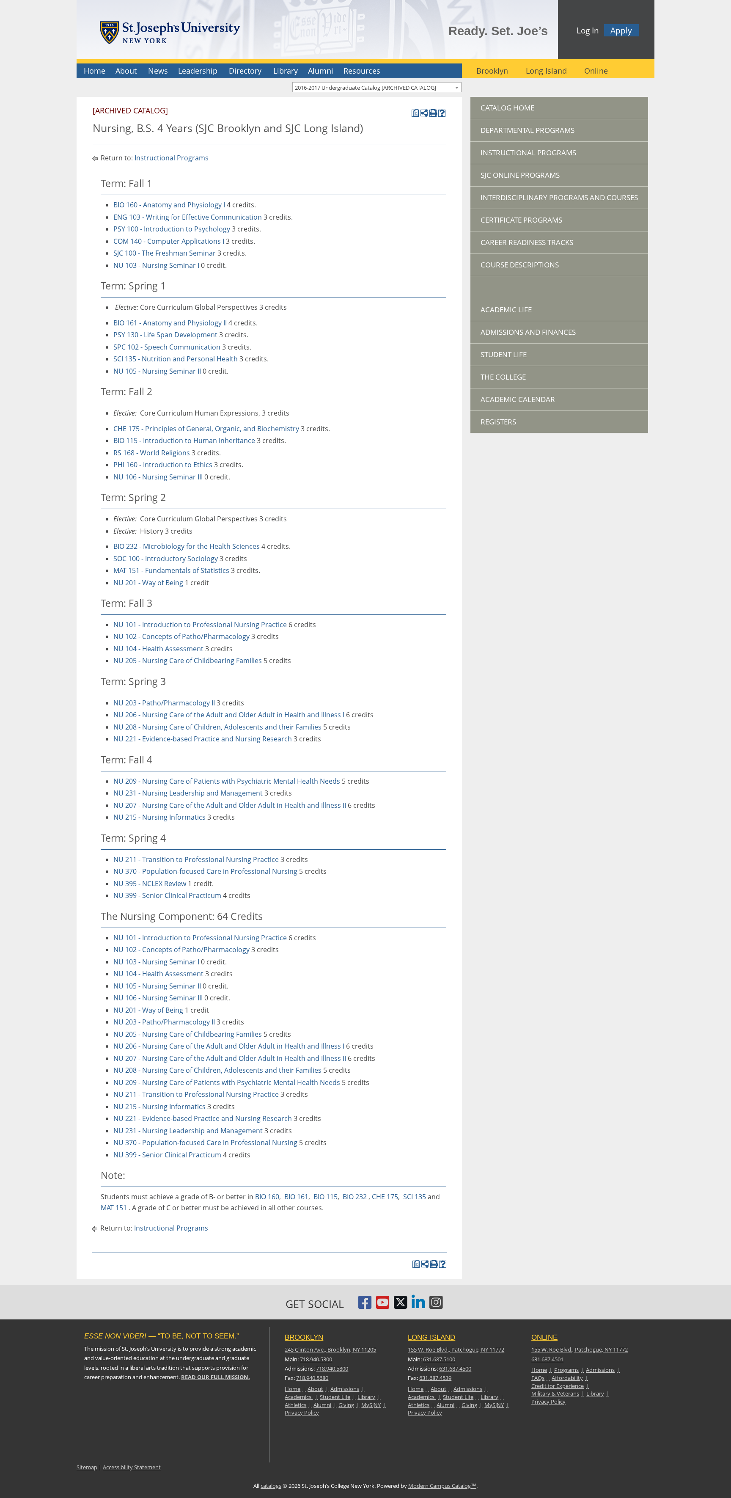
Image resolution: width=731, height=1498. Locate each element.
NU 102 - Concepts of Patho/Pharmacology (181, 636)
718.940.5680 (312, 1378)
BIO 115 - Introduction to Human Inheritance (184, 440)
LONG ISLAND (431, 1337)
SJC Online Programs (520, 175)
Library (285, 71)
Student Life (504, 354)
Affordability (567, 1378)
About (126, 71)
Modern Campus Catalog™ (442, 1486)
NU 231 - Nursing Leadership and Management (188, 793)
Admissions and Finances (528, 332)
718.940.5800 (332, 1368)
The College (503, 377)
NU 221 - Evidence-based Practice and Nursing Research (202, 738)
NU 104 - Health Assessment (158, 648)
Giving (346, 1405)
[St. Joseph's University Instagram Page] (436, 1306)
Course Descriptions (520, 265)
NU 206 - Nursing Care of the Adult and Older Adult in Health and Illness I (228, 714)
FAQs (537, 1378)
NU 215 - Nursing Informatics (159, 817)
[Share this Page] (424, 113)
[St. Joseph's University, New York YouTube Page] (383, 1306)
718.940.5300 (316, 1359)
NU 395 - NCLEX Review (149, 883)
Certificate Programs (521, 220)
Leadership (197, 71)
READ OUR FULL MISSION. (215, 1377)
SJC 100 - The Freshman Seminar (164, 253)
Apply (621, 30)
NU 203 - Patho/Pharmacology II (164, 703)
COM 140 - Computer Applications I (168, 241)
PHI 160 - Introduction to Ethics (162, 464)
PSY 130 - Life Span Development (165, 334)
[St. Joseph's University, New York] (169, 31)
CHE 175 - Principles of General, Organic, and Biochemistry (206, 428)
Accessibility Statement (132, 1467)
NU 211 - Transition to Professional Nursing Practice (196, 859)
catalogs (271, 1486)
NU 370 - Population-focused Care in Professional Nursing (205, 871)
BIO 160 (267, 1196)
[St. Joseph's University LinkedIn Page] (418, 1306)
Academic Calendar (518, 399)
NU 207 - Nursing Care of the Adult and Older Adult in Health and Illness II (229, 805)
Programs (566, 1370)
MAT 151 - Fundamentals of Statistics (171, 570)
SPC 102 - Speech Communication (166, 347)
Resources (362, 71)
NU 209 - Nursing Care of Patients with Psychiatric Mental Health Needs (226, 781)
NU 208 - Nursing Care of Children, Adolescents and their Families (217, 727)
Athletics (295, 1405)
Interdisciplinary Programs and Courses (559, 197)
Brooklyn (492, 71)
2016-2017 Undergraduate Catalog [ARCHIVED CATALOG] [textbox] (365, 87)
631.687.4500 (455, 1368)
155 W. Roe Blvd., (456, 1349)
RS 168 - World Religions (151, 452)
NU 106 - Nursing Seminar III (158, 477)
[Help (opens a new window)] (441, 113)
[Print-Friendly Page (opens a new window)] (433, 113)
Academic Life (506, 309)
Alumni (320, 71)
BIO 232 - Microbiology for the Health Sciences (186, 546)
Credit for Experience (557, 1386)
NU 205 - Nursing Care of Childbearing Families (187, 660)
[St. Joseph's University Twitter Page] (400, 1306)
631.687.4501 (547, 1359)
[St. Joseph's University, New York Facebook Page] (365, 1306)
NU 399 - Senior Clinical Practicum (167, 895)
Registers (498, 422)
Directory (245, 71)
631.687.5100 (439, 1359)
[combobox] (377, 87)
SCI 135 (414, 1196)
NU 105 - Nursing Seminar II (157, 371)
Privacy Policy (302, 1412)
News (158, 71)
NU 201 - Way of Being (148, 582)
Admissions (344, 1389)
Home (94, 71)
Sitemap (87, 1467)
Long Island (546, 71)
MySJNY (371, 1405)
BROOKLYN (304, 1337)
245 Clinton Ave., (330, 1349)
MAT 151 (114, 1207)
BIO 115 (325, 1196)
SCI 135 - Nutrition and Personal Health (175, 358)
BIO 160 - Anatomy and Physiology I (169, 204)
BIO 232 (355, 1196)
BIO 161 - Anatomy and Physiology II (170, 323)
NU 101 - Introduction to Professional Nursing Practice (200, 624)
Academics (299, 1397)
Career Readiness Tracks (527, 242)
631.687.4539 (435, 1378)
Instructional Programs (172, 157)
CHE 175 (385, 1196)
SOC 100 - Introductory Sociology (165, 558)
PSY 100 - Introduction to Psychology (171, 229)
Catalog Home (507, 108)
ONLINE (544, 1337)
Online (596, 71)
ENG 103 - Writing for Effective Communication (187, 217)
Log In (588, 30)
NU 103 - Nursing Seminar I (156, 265)
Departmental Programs (527, 130)
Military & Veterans (555, 1393)
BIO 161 (296, 1196)
